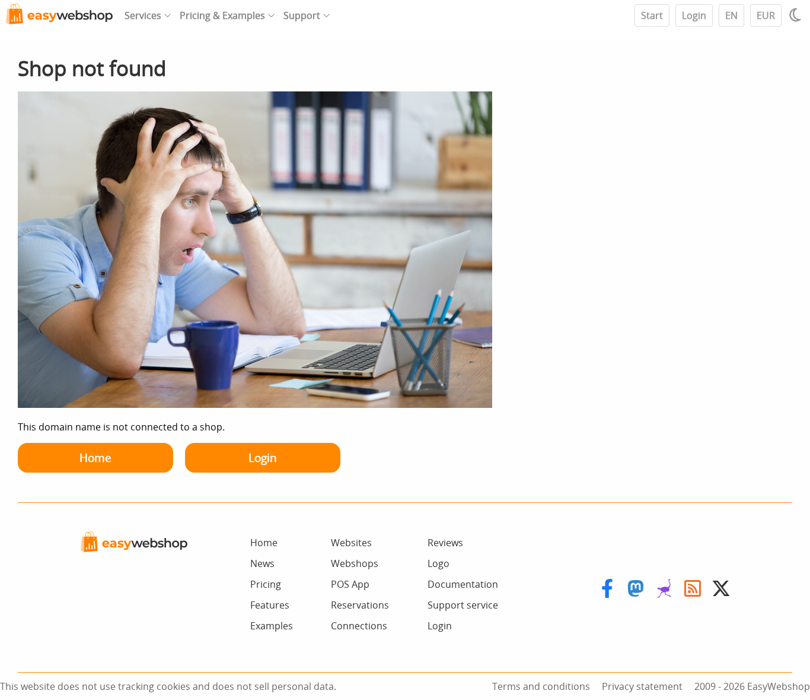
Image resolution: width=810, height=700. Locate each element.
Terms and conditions (541, 686)
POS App (350, 584)
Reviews (445, 542)
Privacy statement (642, 686)
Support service (463, 605)
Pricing (265, 584)
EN (731, 15)
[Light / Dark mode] (796, 15)
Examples (271, 625)
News (262, 563)
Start (652, 15)
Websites (351, 542)
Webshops (354, 563)
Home (95, 457)
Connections (359, 625)
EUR (766, 15)
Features (269, 605)
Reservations (360, 605)
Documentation (463, 584)
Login (694, 15)
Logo (438, 563)
